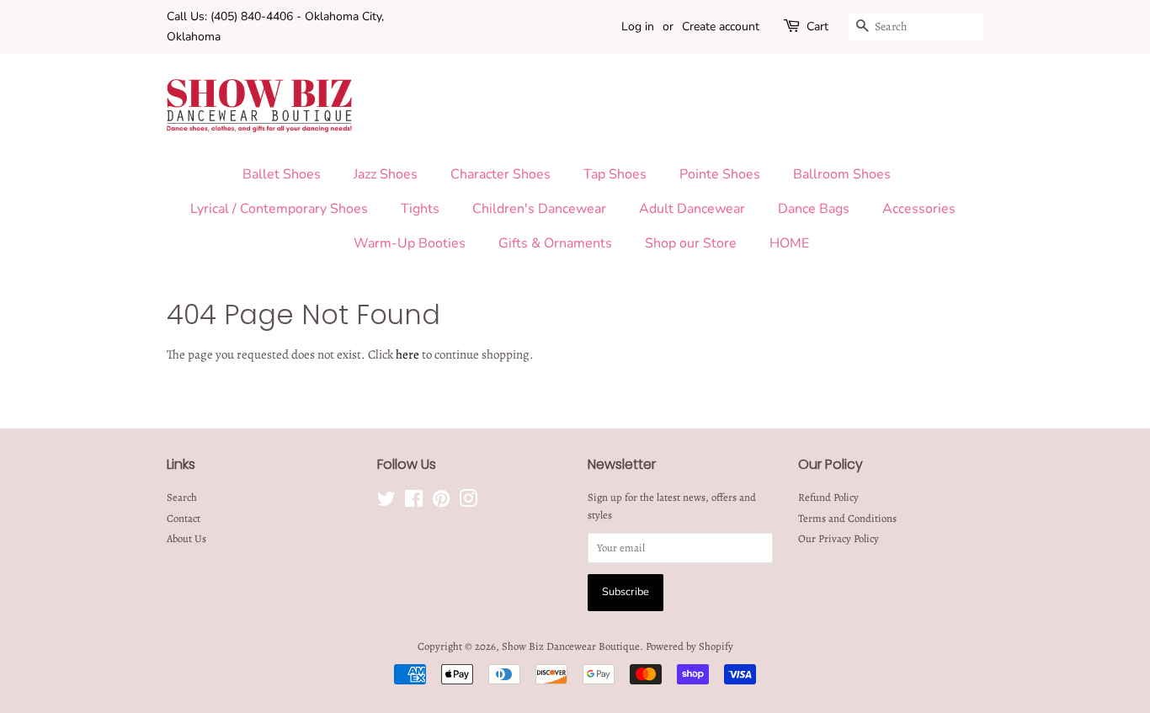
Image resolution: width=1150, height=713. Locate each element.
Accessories (919, 209)
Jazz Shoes (386, 174)
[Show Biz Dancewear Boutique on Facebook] (413, 502)
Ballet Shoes (281, 174)
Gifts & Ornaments (555, 243)
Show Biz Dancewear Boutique (571, 646)
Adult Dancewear (692, 209)
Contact (183, 518)
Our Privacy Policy (838, 538)
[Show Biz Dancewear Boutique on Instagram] (468, 502)
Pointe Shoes (719, 174)
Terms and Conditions (847, 518)
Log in (637, 27)
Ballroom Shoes (842, 174)
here (407, 354)
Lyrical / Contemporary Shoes (279, 209)
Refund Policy (828, 497)
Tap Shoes (615, 174)
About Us (186, 538)
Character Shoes (500, 174)
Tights (420, 209)
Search (182, 497)
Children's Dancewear (539, 209)
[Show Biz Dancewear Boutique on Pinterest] (441, 502)
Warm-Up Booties (410, 243)
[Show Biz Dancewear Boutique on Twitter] (386, 502)
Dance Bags (813, 209)
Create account (720, 27)
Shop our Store (691, 243)
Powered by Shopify (689, 646)
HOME (789, 243)
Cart (817, 27)
